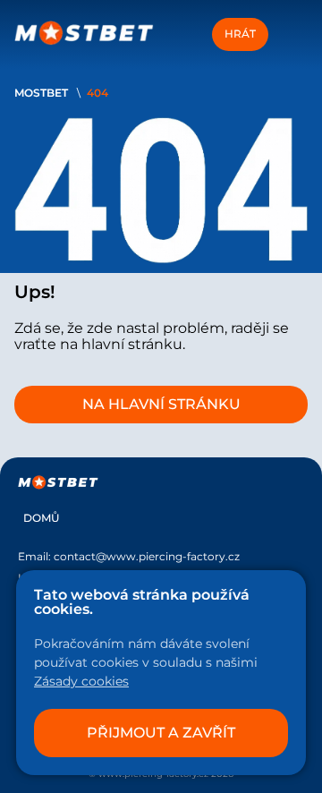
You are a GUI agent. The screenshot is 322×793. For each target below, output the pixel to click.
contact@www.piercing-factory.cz (147, 556)
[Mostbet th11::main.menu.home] (84, 34)
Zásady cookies (81, 681)
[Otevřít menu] (291, 34)
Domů (41, 517)
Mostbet (41, 92)
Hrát (240, 33)
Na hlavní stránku (161, 404)
